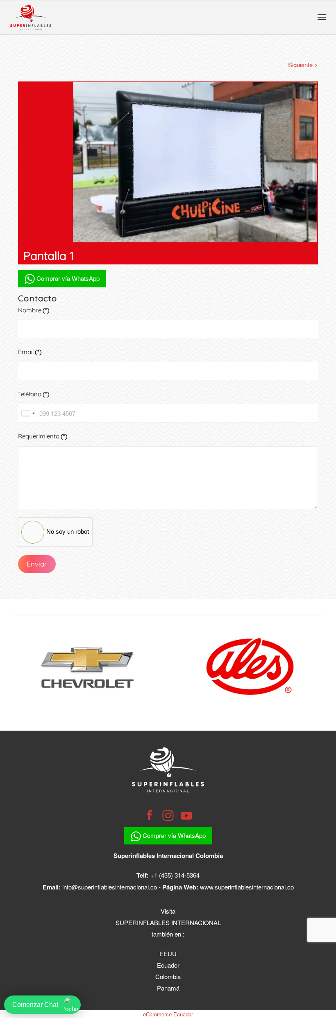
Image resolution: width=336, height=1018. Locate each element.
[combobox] (27, 413)
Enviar (37, 564)
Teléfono (34, 394)
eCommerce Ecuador (168, 1014)
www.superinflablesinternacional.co (247, 887)
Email (30, 352)
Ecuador (168, 965)
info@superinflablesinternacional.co (109, 887)
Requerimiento (43, 436)
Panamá (168, 988)
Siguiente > (303, 64)
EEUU (168, 953)
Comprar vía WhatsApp (67, 278)
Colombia (168, 976)
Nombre (34, 310)
